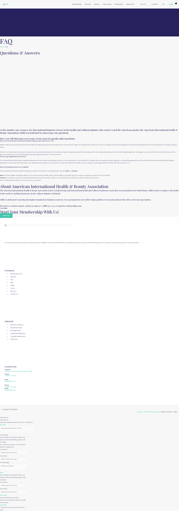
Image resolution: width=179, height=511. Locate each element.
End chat (3, 425)
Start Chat (3, 495)
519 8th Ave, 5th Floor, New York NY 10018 (18, 371)
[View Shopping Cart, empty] (174, 4)
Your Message (5, 462)
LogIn (171, 4)
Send (1, 473)
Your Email (3, 456)
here (128, 163)
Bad (5, 505)
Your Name (4, 449)
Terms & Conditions (143, 412)
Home (2, 47)
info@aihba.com (10, 381)
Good (2, 505)
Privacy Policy (155, 412)
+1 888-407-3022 (10, 376)
